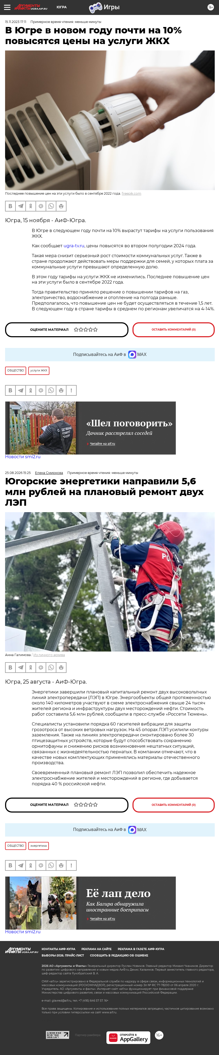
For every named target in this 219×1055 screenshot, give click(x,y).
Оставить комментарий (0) (174, 329)
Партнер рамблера (87, 1035)
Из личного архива (49, 655)
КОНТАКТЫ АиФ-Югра (58, 949)
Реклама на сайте (96, 949)
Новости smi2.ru (23, 456)
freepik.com (131, 193)
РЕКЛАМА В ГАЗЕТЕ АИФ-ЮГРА (141, 949)
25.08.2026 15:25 (18, 473)
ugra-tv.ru (73, 245)
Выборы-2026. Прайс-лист (63, 955)
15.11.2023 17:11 (15, 22)
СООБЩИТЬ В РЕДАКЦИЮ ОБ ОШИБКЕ (119, 955)
